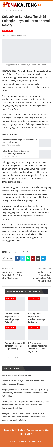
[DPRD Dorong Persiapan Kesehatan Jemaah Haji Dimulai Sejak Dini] (38, 333)
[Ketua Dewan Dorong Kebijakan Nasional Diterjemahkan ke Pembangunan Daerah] (45, 154)
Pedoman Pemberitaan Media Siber (33, 430)
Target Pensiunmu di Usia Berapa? (17, 375)
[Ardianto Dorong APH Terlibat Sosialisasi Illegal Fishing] (15, 333)
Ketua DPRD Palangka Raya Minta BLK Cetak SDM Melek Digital (12, 275)
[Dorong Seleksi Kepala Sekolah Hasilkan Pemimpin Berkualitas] (38, 304)
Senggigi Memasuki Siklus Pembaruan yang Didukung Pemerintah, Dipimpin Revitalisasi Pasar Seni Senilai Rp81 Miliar (25, 393)
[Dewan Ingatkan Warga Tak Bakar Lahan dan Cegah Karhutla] (45, 143)
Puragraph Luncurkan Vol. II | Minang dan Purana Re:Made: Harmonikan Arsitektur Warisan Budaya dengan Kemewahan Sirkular (23, 416)
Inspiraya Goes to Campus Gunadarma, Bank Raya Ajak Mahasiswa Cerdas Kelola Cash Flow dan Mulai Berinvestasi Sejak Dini (25, 404)
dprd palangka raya (14, 252)
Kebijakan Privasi (26, 434)
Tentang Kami (10, 430)
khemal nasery (27, 252)
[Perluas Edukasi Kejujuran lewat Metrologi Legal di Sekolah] (15, 304)
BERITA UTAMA (8, 31)
